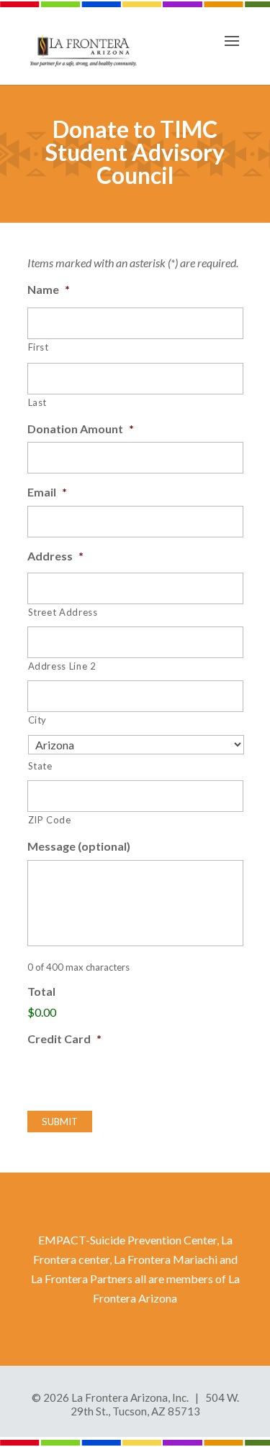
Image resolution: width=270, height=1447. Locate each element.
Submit (60, 1121)
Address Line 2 (62, 666)
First (38, 347)
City (38, 720)
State (40, 766)
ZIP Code (49, 820)
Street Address (63, 612)
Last (38, 402)
